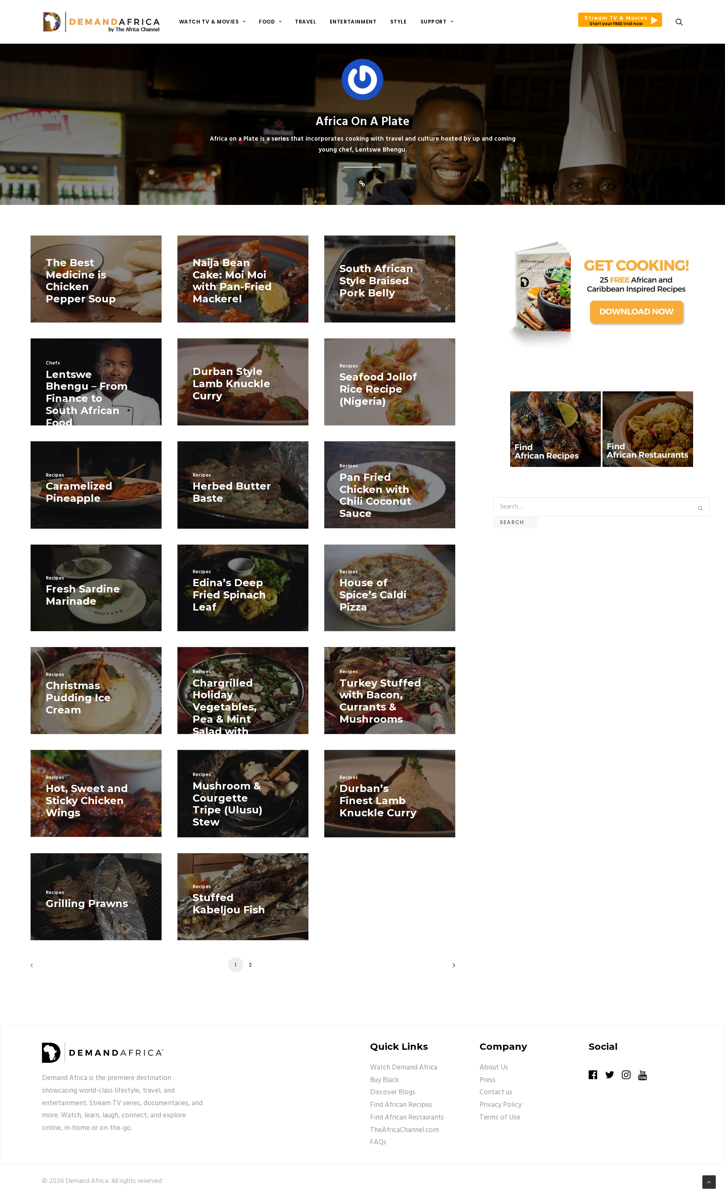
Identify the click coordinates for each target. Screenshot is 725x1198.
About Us (494, 1067)
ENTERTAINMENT (353, 21)
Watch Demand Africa (403, 1067)
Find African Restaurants (407, 1117)
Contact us (496, 1092)
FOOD (267, 21)
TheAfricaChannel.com (404, 1130)
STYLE (398, 21)
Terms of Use (500, 1117)
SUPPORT (433, 21)
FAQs (378, 1142)
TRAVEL (305, 21)
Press (488, 1080)
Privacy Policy (501, 1105)
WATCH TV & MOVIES (209, 21)
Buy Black (384, 1080)
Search (515, 522)
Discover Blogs (392, 1092)
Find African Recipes (401, 1105)
